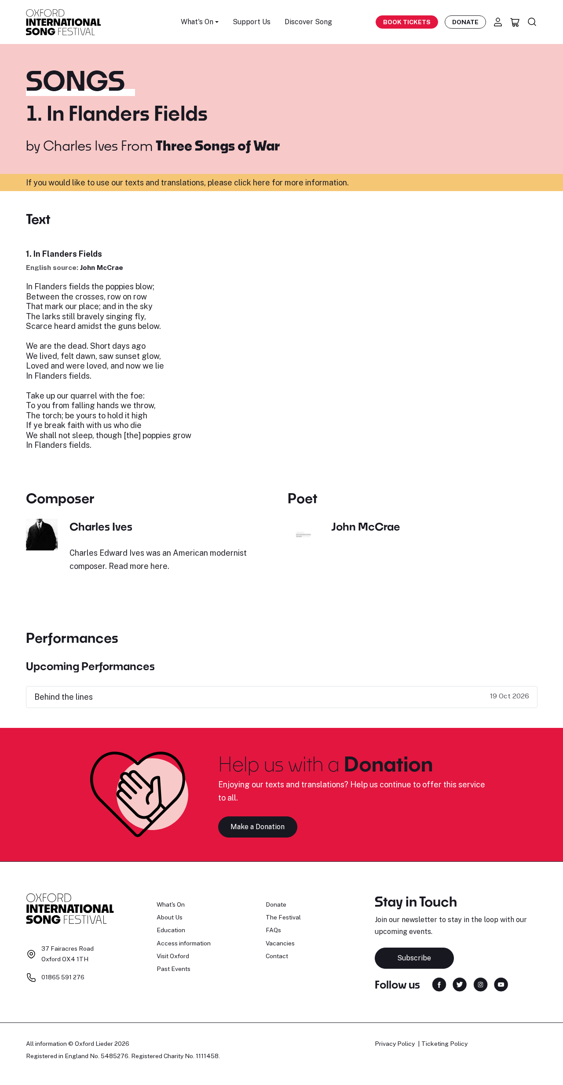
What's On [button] (197, 22)
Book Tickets (407, 22)
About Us (170, 917)
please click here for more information (277, 182)
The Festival (283, 917)
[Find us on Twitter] (460, 984)
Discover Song (308, 22)
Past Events (173, 968)
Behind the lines (63, 696)
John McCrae (101, 267)
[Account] (498, 22)
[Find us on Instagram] (480, 984)
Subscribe (414, 958)
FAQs (273, 930)
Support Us (252, 22)
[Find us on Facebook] (439, 984)
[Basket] (515, 22)
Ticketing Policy (444, 1043)
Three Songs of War (218, 145)
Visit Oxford (173, 956)
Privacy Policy (395, 1043)
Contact (277, 956)
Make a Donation (257, 827)
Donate (465, 22)
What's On (171, 904)
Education (171, 930)
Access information (184, 943)
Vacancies (280, 943)
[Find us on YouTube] (501, 984)
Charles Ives (80, 145)
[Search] (532, 22)
